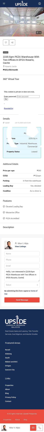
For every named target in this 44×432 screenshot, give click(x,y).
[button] (6, 42)
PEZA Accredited (12, 218)
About (7, 389)
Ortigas (8, 366)
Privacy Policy (10, 397)
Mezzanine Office (12, 212)
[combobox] (22, 284)
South (7, 358)
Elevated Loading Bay (14, 206)
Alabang (8, 354)
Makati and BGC (11, 362)
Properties (9, 385)
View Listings (20, 246)
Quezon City (10, 370)
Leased (5, 52)
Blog (7, 393)
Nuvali (7, 350)
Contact (8, 401)
